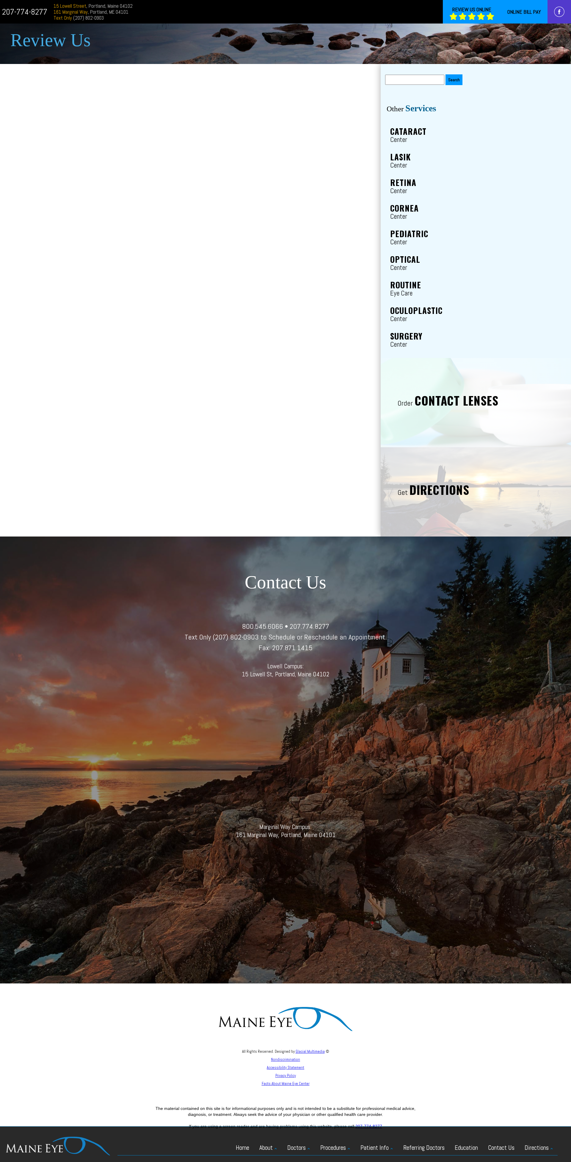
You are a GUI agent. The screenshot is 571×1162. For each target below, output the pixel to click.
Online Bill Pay (524, 11)
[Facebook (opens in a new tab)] (559, 12)
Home (242, 1148)
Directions (537, 1148)
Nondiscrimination (285, 1059)
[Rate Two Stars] (463, 16)
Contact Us (501, 1148)
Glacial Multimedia (310, 1051)
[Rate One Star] (453, 16)
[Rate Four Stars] (481, 16)
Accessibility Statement (285, 1067)
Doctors (296, 1148)
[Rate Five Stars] (490, 16)
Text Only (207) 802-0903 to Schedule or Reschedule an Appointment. (286, 637)
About (266, 1148)
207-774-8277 (24, 12)
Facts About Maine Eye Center (286, 1083)
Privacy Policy (285, 1075)
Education (466, 1148)
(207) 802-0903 (79, 18)
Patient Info (374, 1148)
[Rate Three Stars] (472, 16)
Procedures (333, 1148)
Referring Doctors (424, 1148)
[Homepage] (58, 1145)
